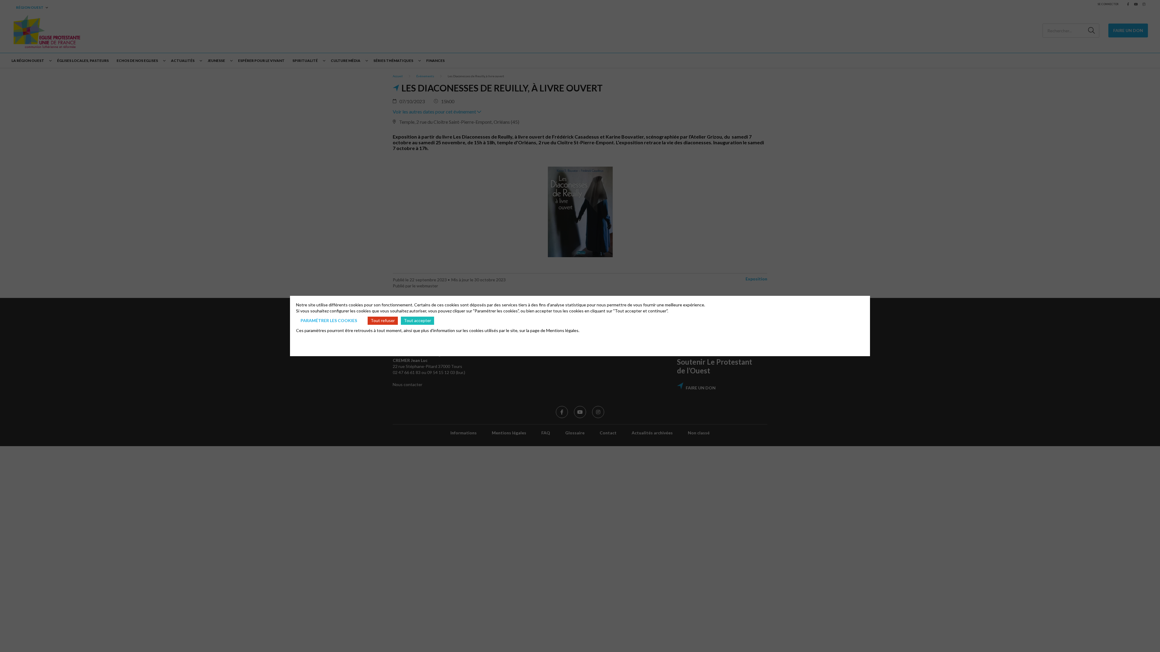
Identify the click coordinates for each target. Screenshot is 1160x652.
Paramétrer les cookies (329, 320)
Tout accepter (417, 320)
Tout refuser (383, 320)
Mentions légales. (562, 330)
